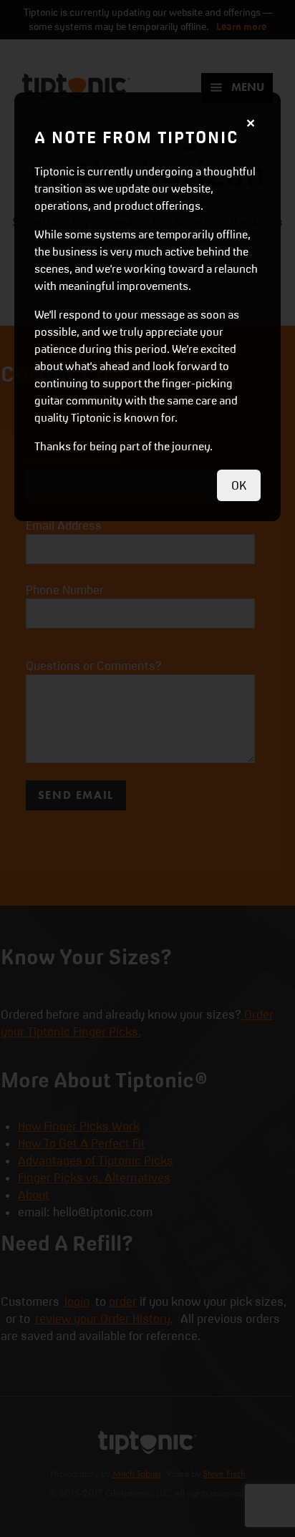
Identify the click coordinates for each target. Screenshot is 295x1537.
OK (238, 485)
